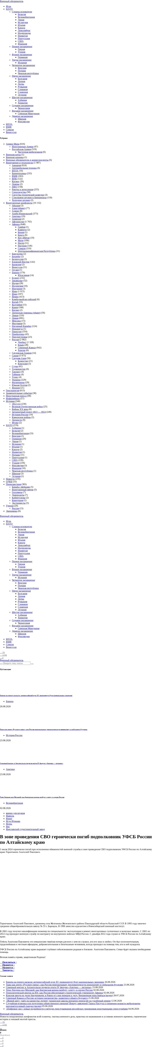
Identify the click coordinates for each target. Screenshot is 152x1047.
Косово (15, 310)
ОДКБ (9, 481)
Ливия (15, 318)
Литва (21, 84)
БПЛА (9, 124)
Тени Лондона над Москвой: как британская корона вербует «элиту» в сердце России (32, 797)
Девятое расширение (22, 116)
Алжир (15, 211)
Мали (20, 240)
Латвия (21, 81)
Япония (16, 388)
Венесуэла (11, 132)
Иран (14, 294)
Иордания (17, 288)
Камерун (22, 229)
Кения (21, 232)
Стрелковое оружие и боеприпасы (29, 197)
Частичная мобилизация (30, 152)
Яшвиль (10, 816)
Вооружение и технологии (19, 162)
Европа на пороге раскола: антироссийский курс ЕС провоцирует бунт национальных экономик (36, 695)
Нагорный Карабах (21, 326)
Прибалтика (18, 334)
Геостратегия (12, 390)
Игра (8, 6)
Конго (21, 235)
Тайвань (16, 374)
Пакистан (17, 331)
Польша (22, 70)
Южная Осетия (19, 385)
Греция (21, 49)
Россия (15, 339)
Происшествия (13, 484)
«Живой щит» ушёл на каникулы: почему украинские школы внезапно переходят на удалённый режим (58, 1001)
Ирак (14, 291)
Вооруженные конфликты (19, 203)
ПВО (14, 187)
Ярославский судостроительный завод (25, 829)
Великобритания (26, 17)
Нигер (21, 243)
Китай (15, 302)
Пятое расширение (21, 76)
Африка (16, 224)
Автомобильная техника (24, 168)
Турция (21, 52)
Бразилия (16, 264)
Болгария (22, 78)
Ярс (8, 826)
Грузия (15, 270)
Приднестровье (19, 337)
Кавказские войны (21, 417)
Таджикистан (19, 369)
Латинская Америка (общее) (26, 312)
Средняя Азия (19, 358)
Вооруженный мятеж (22, 489)
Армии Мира (12, 144)
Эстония (22, 95)
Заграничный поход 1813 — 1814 (29, 412)
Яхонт (9, 818)
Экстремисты (19, 503)
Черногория (24, 108)
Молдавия (17, 323)
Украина (16, 379)
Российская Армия (21, 149)
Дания (21, 19)
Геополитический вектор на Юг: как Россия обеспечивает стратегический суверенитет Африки (54, 992)
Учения (10, 505)
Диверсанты (18, 495)
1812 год (16, 404)
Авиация (16, 165)
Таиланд (16, 371)
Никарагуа (17, 329)
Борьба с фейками (21, 487)
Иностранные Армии (23, 146)
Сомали (10, 129)
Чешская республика (28, 73)
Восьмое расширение (22, 111)
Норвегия (23, 36)
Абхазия (16, 205)
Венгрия (22, 68)
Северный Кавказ (27, 347)
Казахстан (23, 361)
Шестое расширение (22, 97)
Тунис (15, 377)
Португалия (24, 38)
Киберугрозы (18, 497)
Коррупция (17, 500)
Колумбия (17, 304)
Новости (10, 479)
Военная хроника (15, 157)
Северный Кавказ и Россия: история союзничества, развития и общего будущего (47, 998)
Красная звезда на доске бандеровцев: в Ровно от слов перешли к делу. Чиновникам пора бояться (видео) (59, 995)
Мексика (16, 321)
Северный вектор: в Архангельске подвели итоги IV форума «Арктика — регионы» (31, 763)
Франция (22, 44)
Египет (15, 278)
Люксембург (24, 30)
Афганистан (18, 221)
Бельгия (22, 14)
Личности (17, 420)
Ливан (15, 315)
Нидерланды (24, 33)
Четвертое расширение (23, 65)
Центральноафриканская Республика (36, 251)
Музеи (15, 422)
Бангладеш (17, 254)
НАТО (9, 9)
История (10, 401)
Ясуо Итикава (13, 821)
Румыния (22, 86)
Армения (16, 219)
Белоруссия (17, 259)
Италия (21, 25)
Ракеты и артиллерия (22, 189)
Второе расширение (22, 54)
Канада (21, 28)
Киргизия (23, 363)
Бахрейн (16, 256)
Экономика (11, 511)
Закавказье (17, 280)
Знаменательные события (19, 393)
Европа (15, 272)
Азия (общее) (18, 208)
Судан (15, 366)
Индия (15, 283)
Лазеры (15, 184)
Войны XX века (20, 409)
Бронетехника (19, 173)
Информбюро (13, 398)
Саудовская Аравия (21, 353)
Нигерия (22, 245)
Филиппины (18, 382)
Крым (21, 345)
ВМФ (9, 127)
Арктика (16, 216)
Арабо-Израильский (22, 213)
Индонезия (17, 286)
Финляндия (24, 121)
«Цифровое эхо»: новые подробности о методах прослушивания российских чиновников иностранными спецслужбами (67, 1009)
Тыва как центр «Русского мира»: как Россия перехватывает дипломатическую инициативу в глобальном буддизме (43, 729)
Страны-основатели (22, 11)
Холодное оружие (21, 200)
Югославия (23, 275)
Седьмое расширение (22, 105)
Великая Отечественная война (27, 406)
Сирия (15, 355)
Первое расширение (22, 46)
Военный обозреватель (11, 1)
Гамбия (21, 227)
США (21, 41)
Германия (22, 57)
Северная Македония (28, 113)
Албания (22, 100)
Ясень (9, 824)
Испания (22, 62)
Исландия (23, 22)
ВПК (14, 178)
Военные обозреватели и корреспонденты (27, 160)
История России (20, 414)
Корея (15, 307)
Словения (23, 92)
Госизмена (17, 492)
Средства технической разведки (28, 195)
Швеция (22, 119)
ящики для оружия (15, 813)
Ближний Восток (20, 262)
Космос (15, 181)
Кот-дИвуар (24, 237)
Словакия (23, 89)
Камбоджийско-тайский (24, 299)
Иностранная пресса (16, 396)
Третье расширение (21, 60)
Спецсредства (19, 192)
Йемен (15, 296)
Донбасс (22, 342)
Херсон (21, 350)
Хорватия (22, 103)
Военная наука (13, 154)
